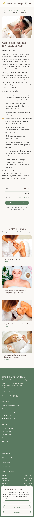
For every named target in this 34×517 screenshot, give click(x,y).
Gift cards (5, 438)
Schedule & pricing (8, 415)
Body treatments (7, 431)
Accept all (17, 502)
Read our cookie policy (23, 498)
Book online (5, 441)
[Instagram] (3, 396)
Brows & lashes (6, 435)
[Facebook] (7, 396)
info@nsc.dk (6, 462)
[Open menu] (30, 4)
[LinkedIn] (17, 396)
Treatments (10, 10)
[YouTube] (14, 396)
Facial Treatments (20, 10)
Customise (17, 512)
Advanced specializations (9, 409)
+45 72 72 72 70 (7, 457)
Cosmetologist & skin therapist (11, 405)
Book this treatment (17, 203)
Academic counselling (8, 418)
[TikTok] (10, 396)
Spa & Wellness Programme (10, 412)
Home (4, 10)
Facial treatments (7, 428)
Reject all (17, 507)
